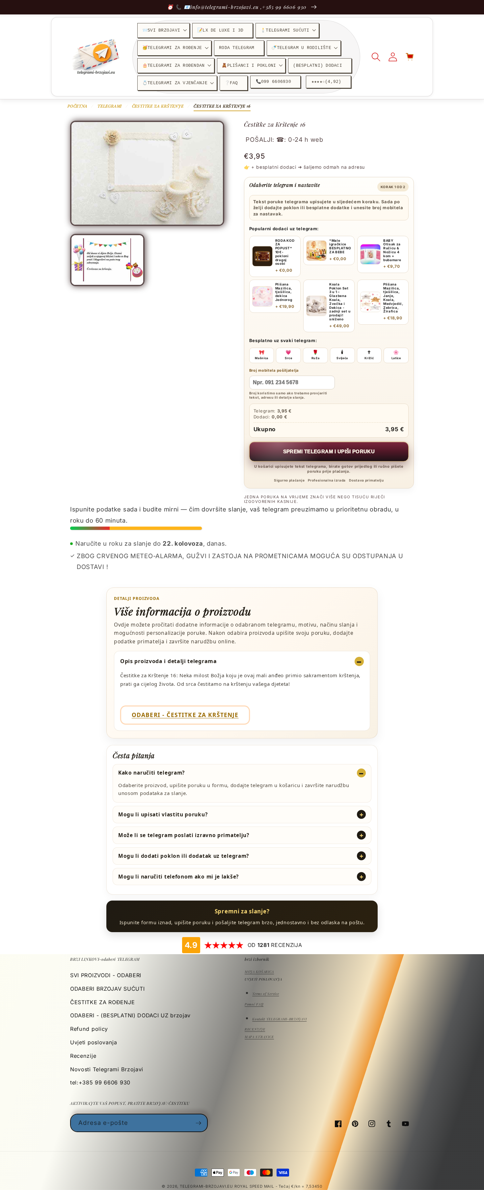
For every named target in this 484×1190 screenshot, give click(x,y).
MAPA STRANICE (259, 1036)
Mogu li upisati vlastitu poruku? (162, 814)
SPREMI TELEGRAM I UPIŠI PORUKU (329, 451)
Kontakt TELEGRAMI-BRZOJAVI (279, 1019)
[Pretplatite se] (198, 1123)
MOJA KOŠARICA (259, 971)
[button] (163, 30)
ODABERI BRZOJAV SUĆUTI (107, 988)
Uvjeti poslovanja (93, 1042)
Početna (77, 106)
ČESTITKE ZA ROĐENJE (102, 1002)
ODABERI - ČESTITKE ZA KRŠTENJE (185, 715)
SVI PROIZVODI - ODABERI (105, 975)
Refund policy (89, 1029)
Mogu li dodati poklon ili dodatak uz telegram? (183, 855)
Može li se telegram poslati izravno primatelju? (183, 835)
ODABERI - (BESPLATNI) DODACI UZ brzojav (130, 1015)
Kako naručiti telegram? (151, 772)
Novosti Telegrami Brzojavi (106, 1069)
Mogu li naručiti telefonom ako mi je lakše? (178, 876)
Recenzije (83, 1056)
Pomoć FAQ (254, 1004)
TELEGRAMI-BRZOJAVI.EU (207, 1186)
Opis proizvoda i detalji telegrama (168, 661)
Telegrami (109, 106)
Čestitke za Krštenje (158, 106)
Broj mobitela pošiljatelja (274, 370)
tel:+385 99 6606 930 (100, 1082)
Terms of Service (265, 993)
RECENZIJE (255, 1029)
